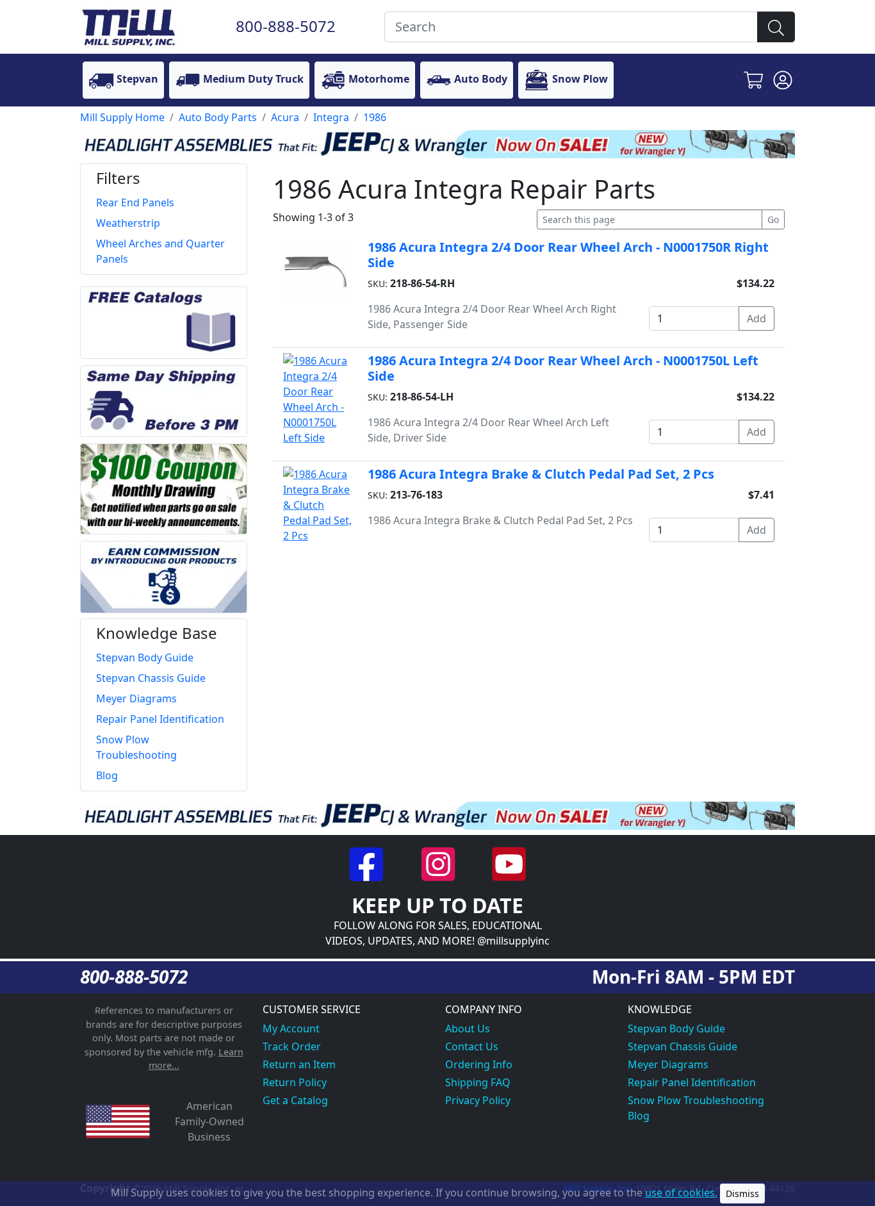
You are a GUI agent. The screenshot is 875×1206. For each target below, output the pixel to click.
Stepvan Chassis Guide (682, 1046)
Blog (639, 1116)
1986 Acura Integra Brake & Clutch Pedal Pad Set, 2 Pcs (541, 474)
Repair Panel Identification (692, 1082)
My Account (291, 1028)
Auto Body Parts (218, 117)
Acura (285, 117)
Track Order (292, 1046)
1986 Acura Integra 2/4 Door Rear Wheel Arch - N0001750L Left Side (563, 368)
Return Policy (295, 1082)
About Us (467, 1028)
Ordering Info (478, 1064)
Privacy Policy (478, 1100)
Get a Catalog (295, 1100)
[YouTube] (509, 863)
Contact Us (471, 1046)
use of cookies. (681, 1192)
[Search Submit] (776, 27)
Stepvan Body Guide (676, 1028)
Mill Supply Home (122, 117)
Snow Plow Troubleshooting (696, 1100)
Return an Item (299, 1064)
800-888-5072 (286, 26)
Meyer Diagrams (668, 1064)
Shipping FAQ (478, 1082)
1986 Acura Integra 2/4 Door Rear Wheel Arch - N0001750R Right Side (568, 254)
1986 (374, 117)
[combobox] (571, 27)
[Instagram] (439, 863)
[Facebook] (368, 863)
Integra (331, 117)
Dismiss (742, 1193)
